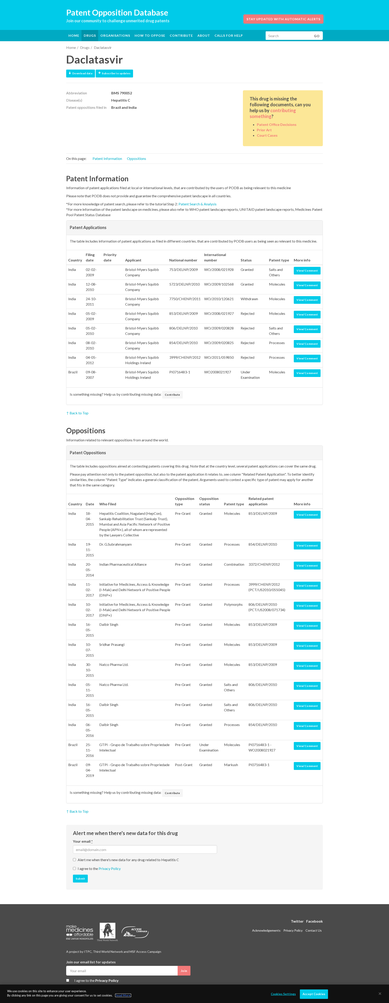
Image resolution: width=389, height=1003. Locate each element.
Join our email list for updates (91, 962)
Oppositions (136, 158)
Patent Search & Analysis (198, 204)
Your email (83, 841)
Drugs (85, 47)
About (203, 35)
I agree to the (99, 868)
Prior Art (264, 130)
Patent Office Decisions (276, 124)
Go (317, 36)
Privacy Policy (110, 868)
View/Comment (307, 270)
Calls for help (229, 35)
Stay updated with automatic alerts (283, 19)
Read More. (123, 995)
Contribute (181, 35)
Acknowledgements (266, 930)
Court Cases (267, 135)
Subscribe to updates (116, 73)
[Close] (380, 994)
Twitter (297, 921)
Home (73, 35)
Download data (82, 73)
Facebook (314, 921)
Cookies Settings (283, 994)
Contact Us (313, 930)
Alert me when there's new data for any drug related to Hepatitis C (128, 860)
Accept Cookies (314, 994)
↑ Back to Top (77, 413)
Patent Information (107, 158)
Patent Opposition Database (117, 12)
